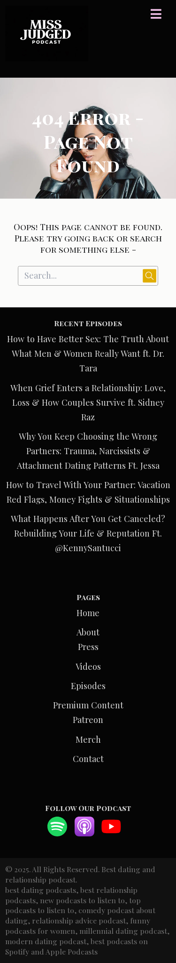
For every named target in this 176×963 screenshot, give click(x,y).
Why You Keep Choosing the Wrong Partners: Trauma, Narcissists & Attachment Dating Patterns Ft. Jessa (88, 450)
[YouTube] (111, 833)
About (88, 632)
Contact (88, 758)
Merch (88, 739)
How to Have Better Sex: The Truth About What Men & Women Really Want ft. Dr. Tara (88, 353)
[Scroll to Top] (157, 913)
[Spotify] (57, 833)
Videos (88, 666)
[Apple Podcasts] (84, 833)
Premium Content (88, 705)
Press (88, 646)
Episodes (88, 685)
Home (88, 612)
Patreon (88, 719)
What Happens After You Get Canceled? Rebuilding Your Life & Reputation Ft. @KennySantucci (88, 533)
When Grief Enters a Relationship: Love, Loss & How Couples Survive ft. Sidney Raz (88, 402)
